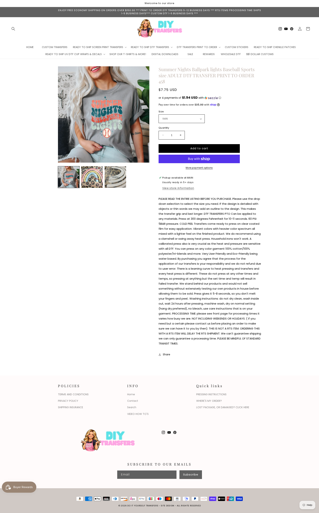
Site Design (167, 505)
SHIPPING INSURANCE (70, 407)
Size (161, 111)
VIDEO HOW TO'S (138, 414)
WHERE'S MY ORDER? (209, 401)
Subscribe (190, 474)
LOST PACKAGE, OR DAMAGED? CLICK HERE (222, 407)
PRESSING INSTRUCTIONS (211, 394)
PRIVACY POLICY (68, 401)
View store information (178, 188)
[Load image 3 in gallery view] (115, 177)
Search (131, 407)
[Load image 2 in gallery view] (92, 177)
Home (131, 394)
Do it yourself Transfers (142, 505)
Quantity (164, 128)
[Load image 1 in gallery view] (68, 177)
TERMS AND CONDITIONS (73, 394)
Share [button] (166, 354)
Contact (132, 401)
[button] (13, 29)
